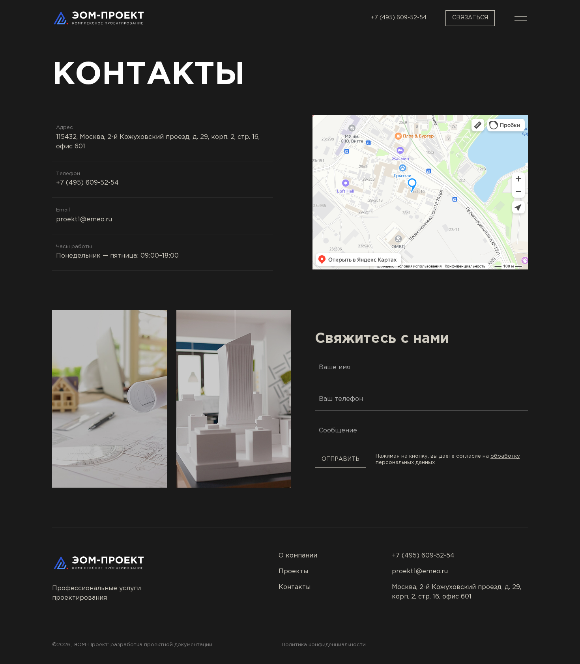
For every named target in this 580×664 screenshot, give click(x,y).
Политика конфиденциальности (324, 645)
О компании (298, 556)
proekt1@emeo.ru (84, 220)
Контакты (295, 587)
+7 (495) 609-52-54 (399, 17)
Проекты (293, 571)
